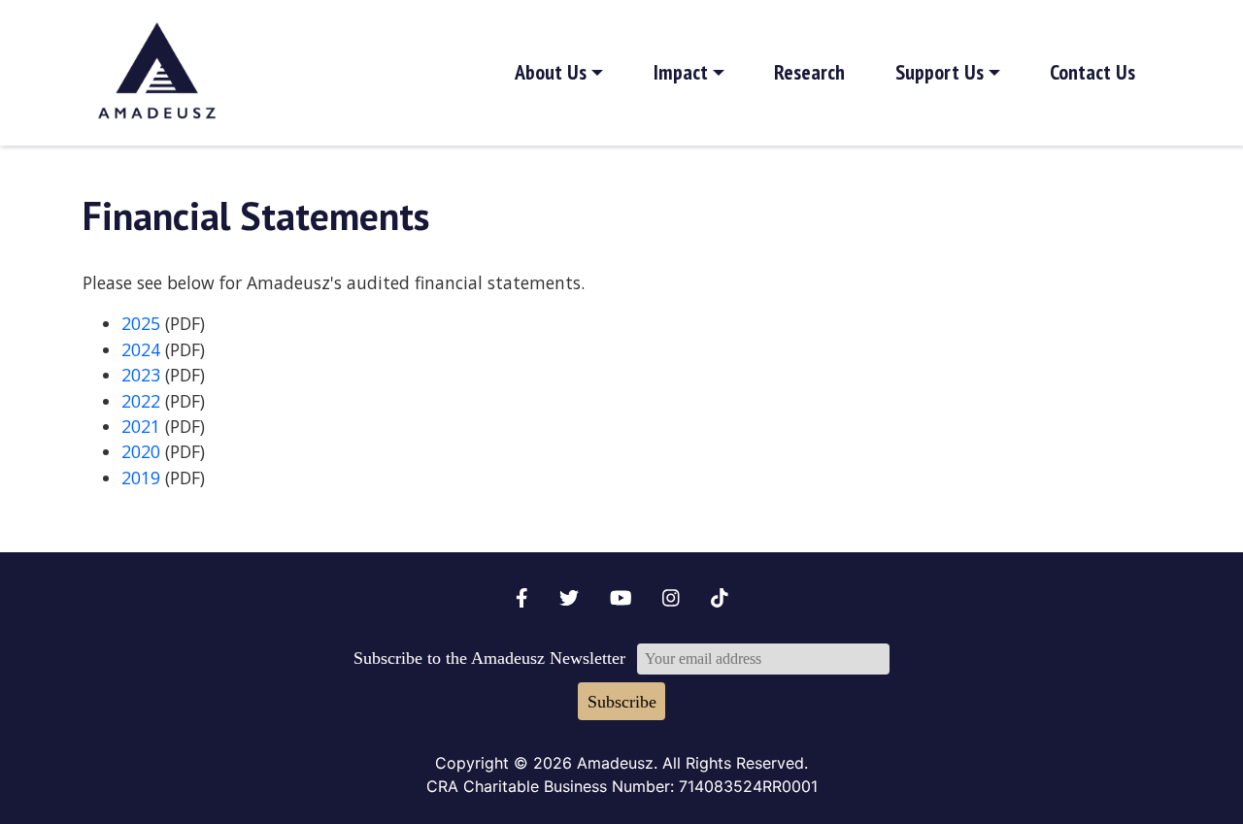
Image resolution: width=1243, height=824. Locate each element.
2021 (140, 426)
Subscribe (622, 701)
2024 (140, 349)
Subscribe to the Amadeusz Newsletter (489, 658)
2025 (140, 323)
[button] (559, 73)
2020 (140, 451)
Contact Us (1092, 71)
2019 (140, 477)
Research (809, 71)
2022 (140, 400)
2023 (140, 374)
